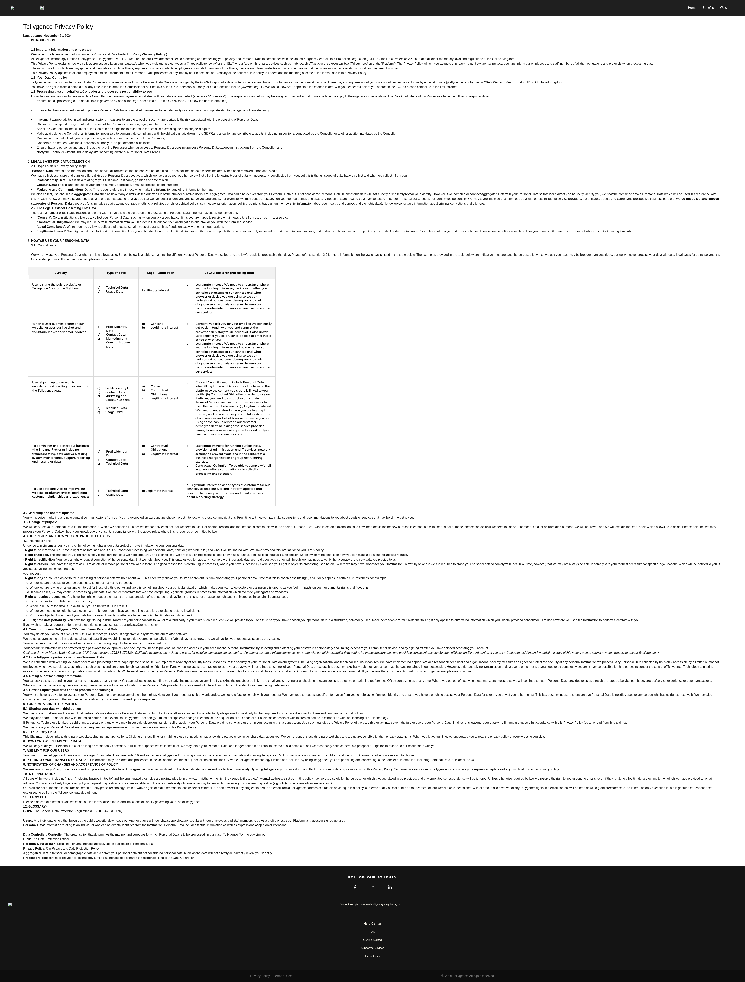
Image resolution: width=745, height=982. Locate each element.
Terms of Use (283, 976)
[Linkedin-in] (390, 887)
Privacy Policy (260, 976)
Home (692, 7)
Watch (724, 7)
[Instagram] (372, 887)
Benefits (708, 7)
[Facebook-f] (355, 887)
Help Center (372, 923)
